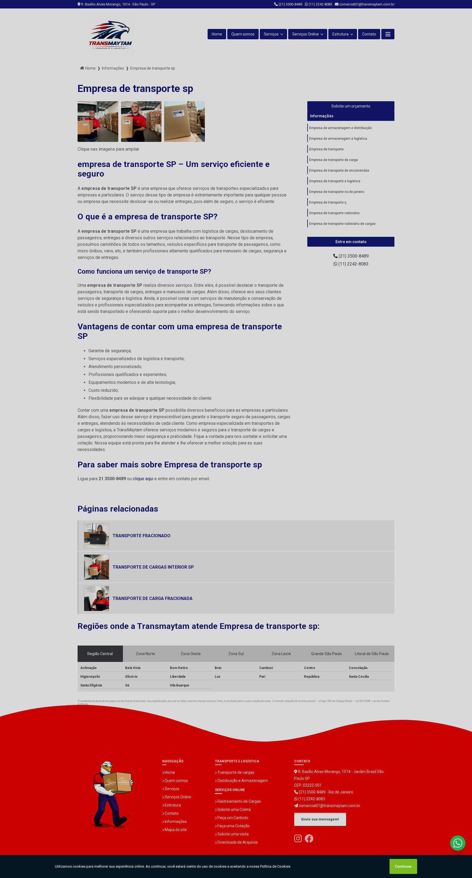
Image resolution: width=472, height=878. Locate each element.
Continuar (403, 866)
